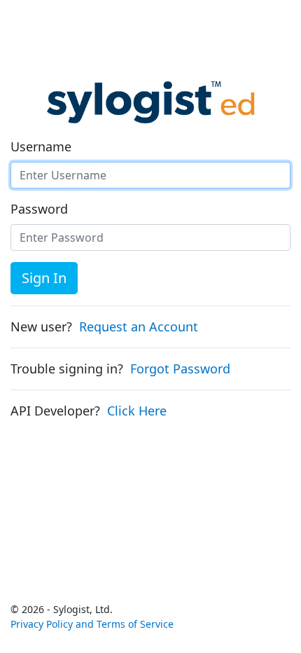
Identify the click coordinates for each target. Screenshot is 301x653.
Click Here (137, 410)
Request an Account (138, 326)
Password (39, 208)
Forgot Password (180, 368)
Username (40, 146)
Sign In (44, 277)
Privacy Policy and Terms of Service (92, 624)
